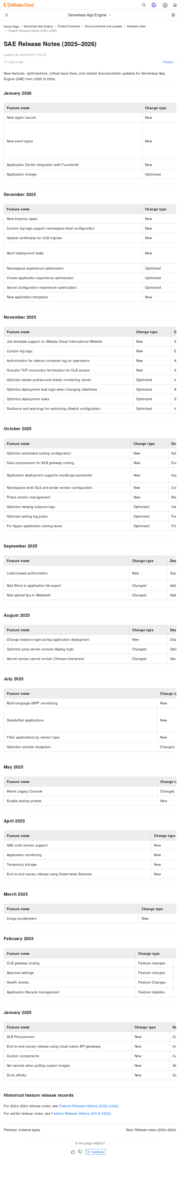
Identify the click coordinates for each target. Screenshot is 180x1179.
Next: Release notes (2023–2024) (151, 1129)
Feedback (97, 1152)
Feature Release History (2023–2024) (89, 1105)
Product (168, 62)
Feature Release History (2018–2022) (81, 1113)
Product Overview (69, 26)
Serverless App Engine (38, 26)
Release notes (136, 26)
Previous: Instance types (22, 1129)
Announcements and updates (103, 26)
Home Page (11, 26)
